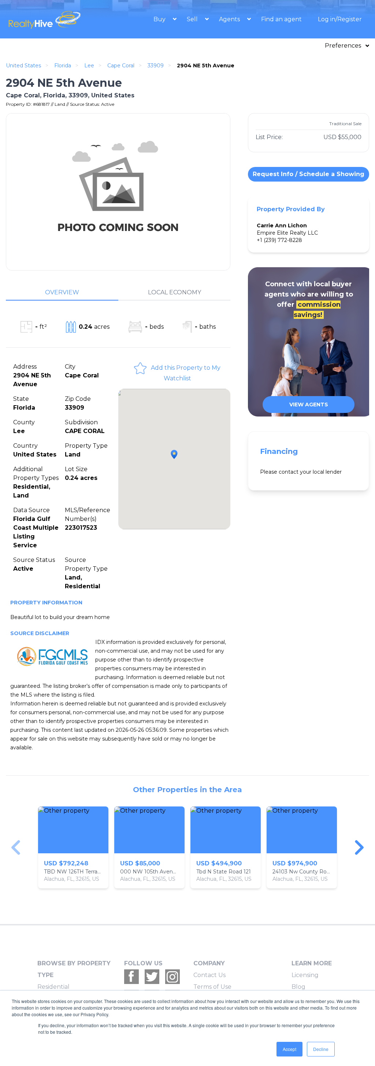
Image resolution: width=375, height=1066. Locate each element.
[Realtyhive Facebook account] (131, 976)
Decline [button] (320, 1049)
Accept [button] (289, 1049)
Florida (62, 65)
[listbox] (187, 847)
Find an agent (281, 19)
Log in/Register (340, 19)
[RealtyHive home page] (52, 19)
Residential (53, 986)
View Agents (308, 404)
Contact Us (209, 975)
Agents (230, 19)
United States (23, 65)
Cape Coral (120, 65)
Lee (89, 65)
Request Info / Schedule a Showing (308, 174)
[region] (187, 847)
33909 (156, 65)
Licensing (305, 975)
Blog (298, 986)
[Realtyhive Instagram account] (172, 976)
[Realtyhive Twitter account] (152, 976)
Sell (193, 19)
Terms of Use (212, 986)
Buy (160, 19)
